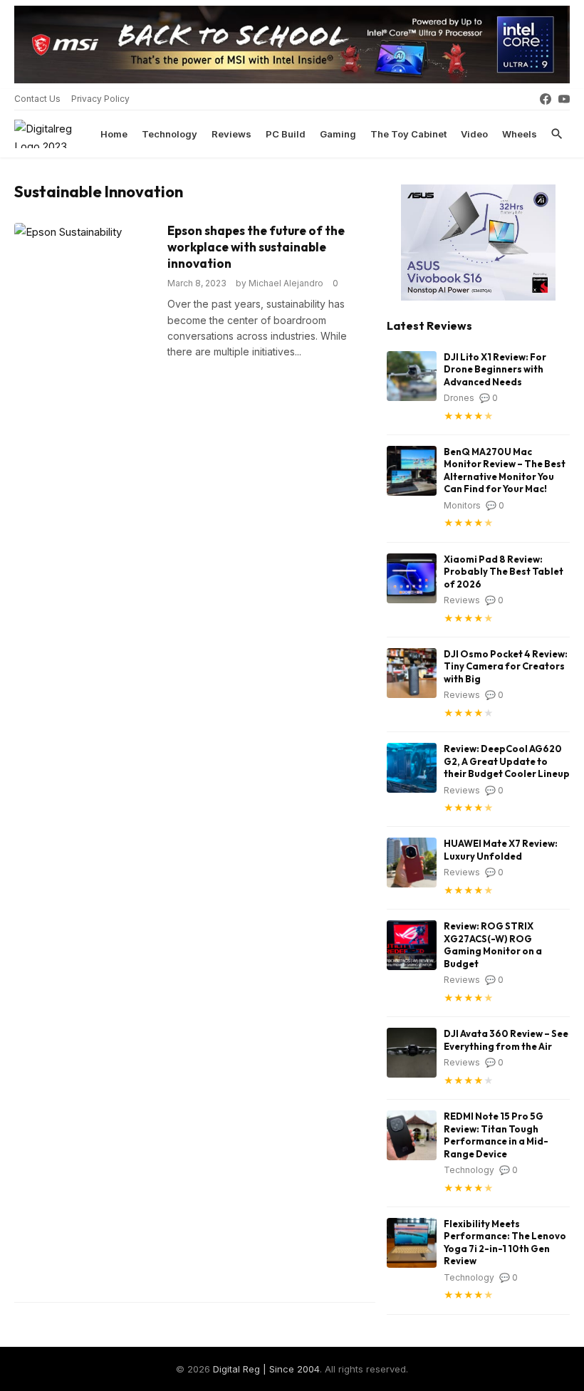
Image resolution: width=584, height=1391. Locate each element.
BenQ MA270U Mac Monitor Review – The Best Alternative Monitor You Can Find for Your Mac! (504, 470)
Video (474, 134)
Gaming (338, 134)
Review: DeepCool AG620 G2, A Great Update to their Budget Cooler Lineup (507, 761)
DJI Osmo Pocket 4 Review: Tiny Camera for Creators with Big (506, 666)
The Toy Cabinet (408, 134)
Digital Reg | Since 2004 (266, 1369)
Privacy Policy (100, 98)
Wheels (519, 134)
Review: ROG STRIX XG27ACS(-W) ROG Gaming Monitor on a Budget (493, 944)
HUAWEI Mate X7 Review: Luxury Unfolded (501, 850)
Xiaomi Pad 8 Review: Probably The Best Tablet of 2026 (503, 571)
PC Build (286, 134)
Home (113, 134)
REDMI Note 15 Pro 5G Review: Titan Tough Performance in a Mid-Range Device (496, 1135)
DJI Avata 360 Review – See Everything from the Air (506, 1040)
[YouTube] (564, 99)
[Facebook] (545, 99)
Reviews (231, 134)
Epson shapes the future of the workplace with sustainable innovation (256, 247)
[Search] (557, 134)
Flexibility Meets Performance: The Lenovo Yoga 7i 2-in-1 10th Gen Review (505, 1242)
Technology (169, 134)
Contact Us (37, 98)
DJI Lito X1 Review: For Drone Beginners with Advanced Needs (495, 369)
